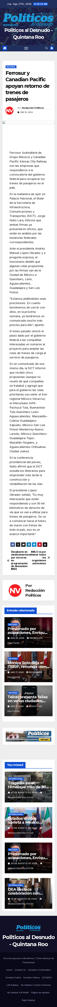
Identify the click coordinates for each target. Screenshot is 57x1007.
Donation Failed (13, 977)
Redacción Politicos (33, 108)
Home (9, 970)
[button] (46, 48)
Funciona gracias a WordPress (19, 958)
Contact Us (20, 970)
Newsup (47, 958)
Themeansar (28, 962)
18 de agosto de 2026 (24, 899)
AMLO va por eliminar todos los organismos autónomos (37, 558)
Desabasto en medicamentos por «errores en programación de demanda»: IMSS (19, 561)
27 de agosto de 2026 (24, 792)
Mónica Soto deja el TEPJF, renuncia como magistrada (28, 666)
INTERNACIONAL (16, 779)
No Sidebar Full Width (18, 992)
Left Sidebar (12, 985)
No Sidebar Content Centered (36, 985)
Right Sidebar (28, 1000)
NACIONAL (11, 67)
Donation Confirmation (39, 970)
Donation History (31, 977)
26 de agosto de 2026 (24, 828)
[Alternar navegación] (26, 48)
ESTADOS (47, 977)
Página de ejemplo (40, 992)
